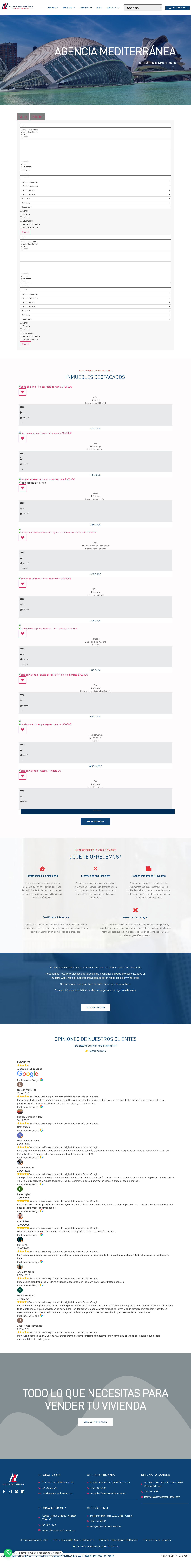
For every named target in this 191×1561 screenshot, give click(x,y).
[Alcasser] (95, 137)
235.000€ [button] (95, 524)
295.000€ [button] (95, 620)
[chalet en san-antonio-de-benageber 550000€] (95, 532)
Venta (23, 116)
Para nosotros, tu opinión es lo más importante (96, 1046)
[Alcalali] (95, 134)
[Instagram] (10, 1491)
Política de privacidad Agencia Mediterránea (73, 1540)
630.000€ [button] (95, 716)
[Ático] (95, 169)
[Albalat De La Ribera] (95, 130)
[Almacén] (95, 164)
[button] (8, 1553)
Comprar (84, 8)
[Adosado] (95, 162)
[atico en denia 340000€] (95, 386)
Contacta (111, 8)
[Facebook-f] (4, 1491)
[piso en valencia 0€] (95, 770)
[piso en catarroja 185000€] (95, 433)
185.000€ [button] (95, 474)
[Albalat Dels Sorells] (95, 132)
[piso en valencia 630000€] (95, 674)
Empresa (67, 8)
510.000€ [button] (95, 670)
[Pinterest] (16, 1491)
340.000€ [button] (95, 428)
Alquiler (37, 116)
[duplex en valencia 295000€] (95, 578)
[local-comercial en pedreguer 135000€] (95, 724)
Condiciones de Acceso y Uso (34, 1540)
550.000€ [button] (95, 574)
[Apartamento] (95, 166)
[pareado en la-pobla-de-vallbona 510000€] (95, 628)
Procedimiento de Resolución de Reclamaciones (95, 1546)
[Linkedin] (22, 1491)
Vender (51, 8)
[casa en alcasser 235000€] (95, 479)
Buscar (25, 232)
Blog (99, 8)
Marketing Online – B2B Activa (175, 1556)
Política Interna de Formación (157, 1540)
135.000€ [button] (96, 766)
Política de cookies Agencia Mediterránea (118, 1540)
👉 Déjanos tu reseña (95, 1051)
